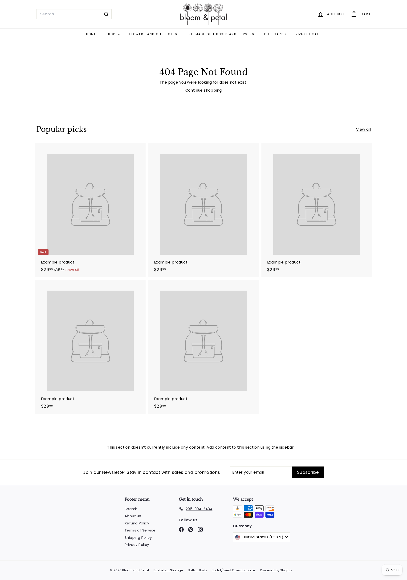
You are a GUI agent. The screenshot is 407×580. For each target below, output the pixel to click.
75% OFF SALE (308, 34)
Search (131, 508)
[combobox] (74, 14)
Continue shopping (203, 90)
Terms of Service (140, 530)
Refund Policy (137, 523)
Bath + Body (197, 570)
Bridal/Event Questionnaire (233, 570)
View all (363, 129)
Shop (111, 34)
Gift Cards (275, 34)
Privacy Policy (137, 544)
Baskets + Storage (168, 570)
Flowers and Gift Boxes (153, 34)
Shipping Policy (138, 537)
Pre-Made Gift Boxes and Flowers (220, 34)
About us (133, 515)
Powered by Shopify (276, 570)
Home (91, 34)
